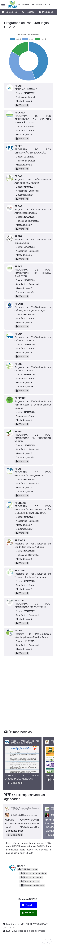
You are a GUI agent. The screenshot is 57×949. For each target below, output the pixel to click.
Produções (47, 12)
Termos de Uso (31, 881)
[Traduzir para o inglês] (44, 941)
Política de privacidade (35, 873)
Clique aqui (16, 783)
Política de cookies (33, 877)
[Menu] (3, 4)
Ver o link (23, 105)
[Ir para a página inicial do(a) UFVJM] (12, 4)
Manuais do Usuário (34, 885)
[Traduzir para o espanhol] (49, 941)
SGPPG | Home (29, 869)
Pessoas (30, 12)
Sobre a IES (12, 12)
